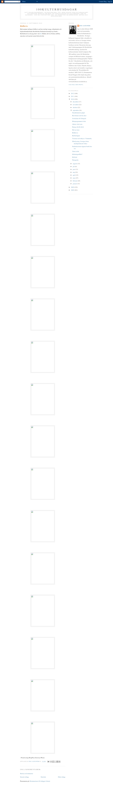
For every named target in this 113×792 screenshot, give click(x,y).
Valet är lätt (75, 151)
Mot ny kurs (75, 130)
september (76, 110)
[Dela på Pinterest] (59, 761)
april (74, 175)
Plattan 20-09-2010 (78, 127)
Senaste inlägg (24, 777)
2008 (72, 190)
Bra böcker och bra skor (79, 116)
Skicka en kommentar (26, 773)
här (41, 34)
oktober (75, 107)
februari (75, 181)
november (76, 105)
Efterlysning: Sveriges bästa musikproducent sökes (80, 142)
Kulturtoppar (76, 136)
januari (75, 184)
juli (74, 166)
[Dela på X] (55, 761)
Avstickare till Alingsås (79, 118)
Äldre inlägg (61, 777)
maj (74, 172)
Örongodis (75, 160)
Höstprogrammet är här (79, 121)
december (76, 102)
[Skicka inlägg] (48, 761)
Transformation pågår (78, 113)
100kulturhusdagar (56, 9)
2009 (72, 187)
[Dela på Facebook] (57, 761)
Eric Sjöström (85, 25)
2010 (72, 99)
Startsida (43, 777)
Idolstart (74, 157)
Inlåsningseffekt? (77, 154)
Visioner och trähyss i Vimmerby (82, 138)
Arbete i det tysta (77, 124)
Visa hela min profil (76, 84)
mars (74, 178)
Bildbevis (75, 133)
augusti (75, 164)
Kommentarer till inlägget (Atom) (40, 781)
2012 (72, 93)
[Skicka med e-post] (51, 761)
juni (74, 169)
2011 (72, 96)
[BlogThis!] (53, 761)
